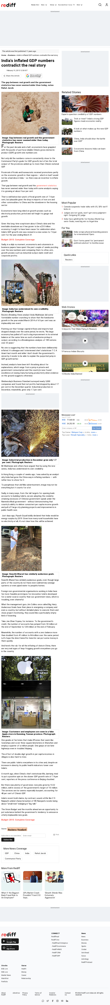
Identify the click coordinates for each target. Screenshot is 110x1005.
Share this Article (12, 76)
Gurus (70, 5)
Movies (84, 943)
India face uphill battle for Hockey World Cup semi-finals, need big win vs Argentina (84, 220)
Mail (37, 5)
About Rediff (3, 994)
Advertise (16, 993)
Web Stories (68, 307)
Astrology (85, 959)
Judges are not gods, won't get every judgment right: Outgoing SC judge (85, 214)
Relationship (26, 978)
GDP (7, 853)
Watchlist (4, 978)
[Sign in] (107, 5)
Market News (6, 975)
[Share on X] (48, 1001)
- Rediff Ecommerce (58, 946)
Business (11, 55)
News (43, 5)
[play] (85, 318)
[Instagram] (57, 1001)
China (16, 853)
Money (52, 5)
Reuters (68, 259)
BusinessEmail (63, 5)
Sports (83, 946)
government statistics (46, 185)
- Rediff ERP (55, 956)
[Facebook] (53, 1001)
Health (23, 969)
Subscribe (7, 840)
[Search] (100, 5)
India (27, 853)
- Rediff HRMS (56, 949)
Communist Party (13, 858)
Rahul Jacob (40, 853)
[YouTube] (62, 1001)
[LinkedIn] (67, 1001)
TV (74, 5)
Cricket (84, 949)
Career (23, 975)
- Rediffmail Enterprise (59, 943)
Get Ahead (85, 953)
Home (33, 5)
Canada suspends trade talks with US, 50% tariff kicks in (86, 207)
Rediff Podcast (86, 962)
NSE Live (4, 972)
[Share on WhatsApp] (43, 1001)
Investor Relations (52, 994)
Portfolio (4, 982)
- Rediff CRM (56, 953)
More (78, 5)
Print (57, 835)
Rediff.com (85, 993)
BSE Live (4, 969)
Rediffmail (55, 937)
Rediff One (55, 940)
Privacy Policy (25, 994)
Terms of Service (38, 994)
